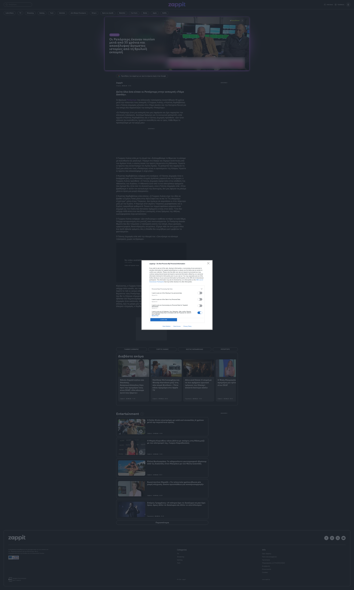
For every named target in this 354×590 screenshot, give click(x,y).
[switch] (199, 293)
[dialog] (177, 295)
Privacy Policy (187, 326)
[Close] (209, 264)
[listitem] (177, 289)
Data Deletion (167, 326)
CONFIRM (163, 319)
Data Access (177, 326)
